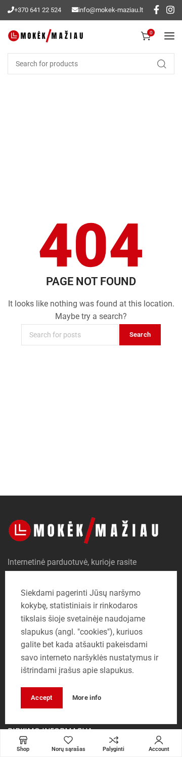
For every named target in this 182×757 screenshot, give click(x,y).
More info (87, 697)
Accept (42, 697)
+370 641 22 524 (37, 10)
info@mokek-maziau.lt (110, 10)
